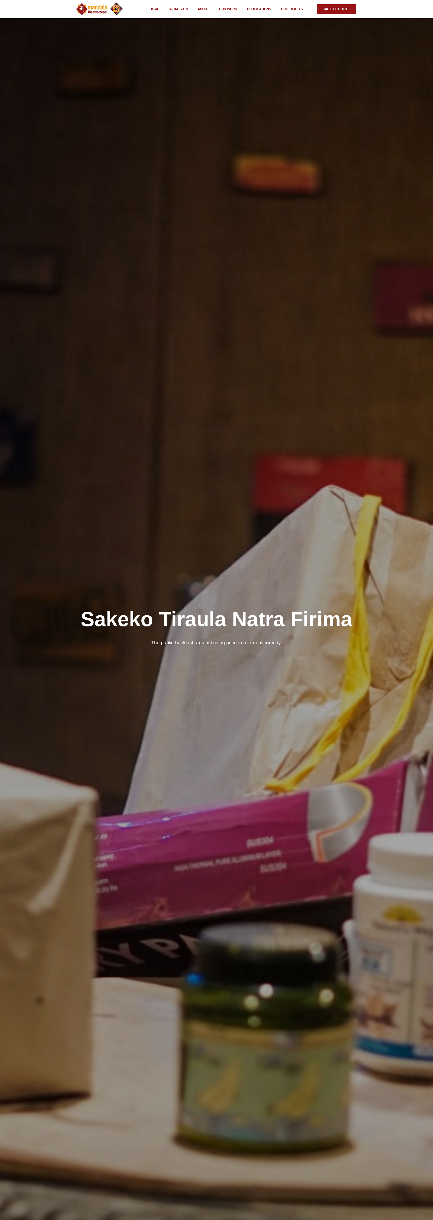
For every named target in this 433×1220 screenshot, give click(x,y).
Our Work (228, 9)
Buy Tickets (292, 9)
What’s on (178, 9)
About (203, 9)
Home (154, 9)
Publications (259, 9)
